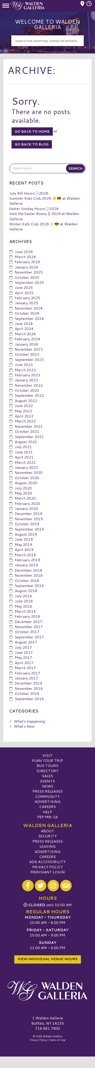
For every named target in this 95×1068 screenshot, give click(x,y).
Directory (47, 770)
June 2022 (24, 405)
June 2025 (24, 287)
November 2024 (29, 308)
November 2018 (29, 575)
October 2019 (27, 523)
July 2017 (23, 647)
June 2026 (24, 251)
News (47, 786)
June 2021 (24, 452)
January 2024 (26, 344)
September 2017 (29, 637)
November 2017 (29, 626)
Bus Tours (47, 765)
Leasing (48, 846)
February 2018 (27, 616)
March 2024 (25, 333)
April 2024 (24, 328)
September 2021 (29, 436)
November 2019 (29, 518)
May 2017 (23, 657)
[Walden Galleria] (47, 991)
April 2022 (24, 416)
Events (47, 781)
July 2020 (23, 488)
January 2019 (26, 565)
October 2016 (27, 693)
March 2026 (25, 256)
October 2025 (27, 277)
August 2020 (26, 482)
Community (47, 796)
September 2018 (29, 585)
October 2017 (27, 631)
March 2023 (25, 369)
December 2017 (28, 621)
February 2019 (27, 559)
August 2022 (26, 400)
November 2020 (29, 472)
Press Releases (48, 791)
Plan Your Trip (47, 760)
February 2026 (27, 261)
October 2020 (27, 477)
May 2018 (23, 606)
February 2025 (27, 297)
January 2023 (26, 380)
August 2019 (26, 534)
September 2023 (29, 359)
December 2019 (28, 513)
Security (47, 836)
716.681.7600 (47, 1028)
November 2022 (29, 385)
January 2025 (26, 302)
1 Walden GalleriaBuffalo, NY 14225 (47, 1020)
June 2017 (24, 652)
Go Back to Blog (32, 144)
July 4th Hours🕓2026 (28, 193)
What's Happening (29, 721)
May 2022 (23, 411)
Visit (47, 755)
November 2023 (29, 349)
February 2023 (27, 374)
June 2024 (24, 323)
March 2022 (25, 421)
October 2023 (27, 354)
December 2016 (28, 683)
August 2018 (26, 590)
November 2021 (29, 426)
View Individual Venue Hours (48, 959)
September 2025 (29, 282)
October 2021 (27, 431)
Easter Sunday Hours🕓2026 (34, 208)
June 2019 (24, 539)
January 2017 (26, 678)
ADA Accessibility (47, 861)
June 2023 (24, 364)
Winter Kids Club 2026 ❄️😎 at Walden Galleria (43, 226)
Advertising (47, 801)
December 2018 (28, 570)
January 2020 (26, 508)
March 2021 (25, 462)
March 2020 (25, 498)
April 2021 (24, 457)
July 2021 (23, 446)
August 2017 (26, 642)
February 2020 (27, 503)
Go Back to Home (32, 131)
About (47, 830)
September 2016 (29, 698)
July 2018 (23, 595)
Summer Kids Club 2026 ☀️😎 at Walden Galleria (44, 201)
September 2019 (29, 529)
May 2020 (23, 493)
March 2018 (25, 611)
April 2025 (24, 292)
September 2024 (29, 318)
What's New (24, 726)
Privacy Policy (47, 866)
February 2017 (27, 673)
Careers (47, 806)
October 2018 (27, 580)
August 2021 (26, 441)
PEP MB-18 (47, 816)
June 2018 (24, 601)
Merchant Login (47, 872)
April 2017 (24, 662)
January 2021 (26, 467)
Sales (47, 775)
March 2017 (25, 667)
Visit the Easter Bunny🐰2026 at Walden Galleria (44, 216)
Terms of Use (57, 1040)
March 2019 (25, 554)
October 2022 (27, 390)
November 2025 (29, 272)
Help (47, 811)
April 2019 (24, 549)
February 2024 (27, 338)
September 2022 (29, 395)
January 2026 (26, 267)
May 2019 (23, 544)
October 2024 (27, 313)
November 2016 (29, 688)
